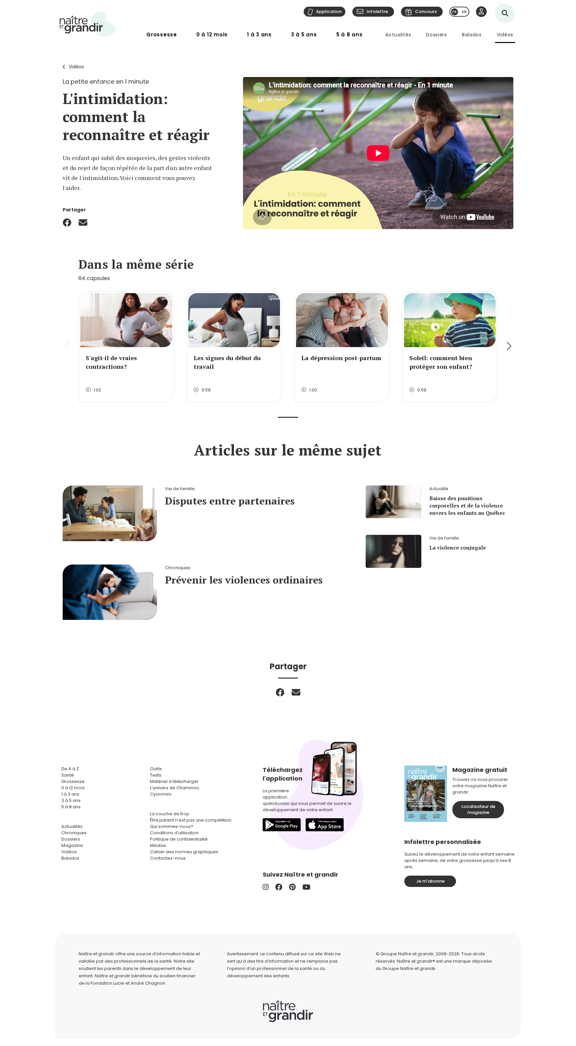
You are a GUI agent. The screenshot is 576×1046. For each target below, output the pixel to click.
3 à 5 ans (304, 34)
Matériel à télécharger (174, 781)
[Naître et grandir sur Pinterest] (292, 887)
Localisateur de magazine (478, 809)
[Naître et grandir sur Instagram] (266, 887)
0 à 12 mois (212, 34)
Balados (472, 34)
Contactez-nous (168, 858)
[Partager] (67, 222)
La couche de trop (169, 814)
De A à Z (70, 769)
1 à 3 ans (259, 34)
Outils (156, 769)
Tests (155, 775)
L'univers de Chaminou (174, 788)
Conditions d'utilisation (174, 833)
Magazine (72, 845)
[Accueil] (88, 24)
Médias (158, 845)
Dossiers (436, 34)
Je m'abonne (430, 881)
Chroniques (74, 833)
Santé (67, 775)
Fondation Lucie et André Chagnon (128, 983)
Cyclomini (160, 794)
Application (329, 11)
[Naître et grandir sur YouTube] (306, 887)
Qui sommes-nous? (171, 826)
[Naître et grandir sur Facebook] (278, 887)
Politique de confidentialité (179, 839)
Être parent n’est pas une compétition (190, 820)
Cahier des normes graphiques (184, 852)
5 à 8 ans (349, 34)
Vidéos (505, 34)
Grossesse (161, 34)
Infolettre (377, 11)
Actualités (398, 34)
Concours (426, 11)
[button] (508, 346)
